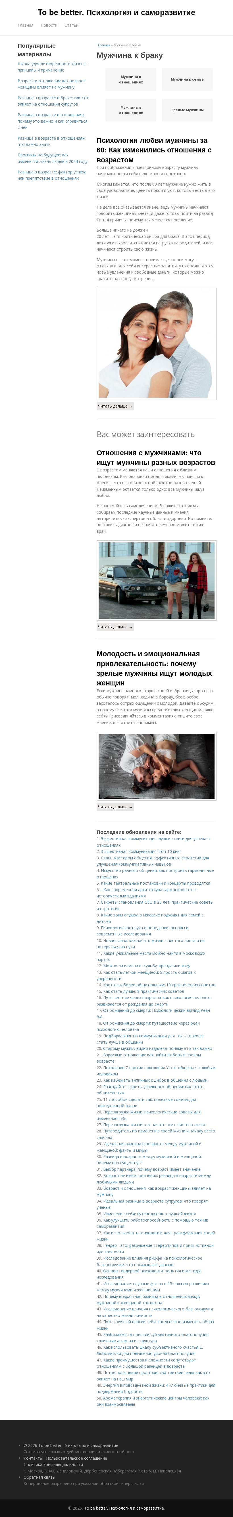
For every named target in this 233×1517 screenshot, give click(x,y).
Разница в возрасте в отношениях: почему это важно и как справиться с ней (53, 121)
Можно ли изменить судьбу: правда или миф (146, 965)
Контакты (33, 1458)
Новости (49, 25)
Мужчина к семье (187, 79)
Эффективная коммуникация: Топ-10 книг (141, 851)
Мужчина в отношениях (131, 79)
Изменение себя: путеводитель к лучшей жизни (149, 1213)
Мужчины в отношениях (131, 110)
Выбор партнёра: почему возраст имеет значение (152, 1169)
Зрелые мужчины (187, 110)
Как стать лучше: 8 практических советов (143, 991)
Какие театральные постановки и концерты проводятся (155, 883)
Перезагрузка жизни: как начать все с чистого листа (154, 1124)
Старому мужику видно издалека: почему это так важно (157, 1048)
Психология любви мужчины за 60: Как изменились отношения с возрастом (154, 150)
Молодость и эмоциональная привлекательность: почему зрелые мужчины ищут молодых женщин (154, 668)
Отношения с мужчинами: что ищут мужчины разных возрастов (156, 457)
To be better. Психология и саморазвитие (116, 12)
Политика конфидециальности (53, 1464)
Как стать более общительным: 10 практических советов (159, 984)
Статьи (71, 25)
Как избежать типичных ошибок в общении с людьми (155, 1080)
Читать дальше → (115, 406)
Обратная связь (39, 1477)
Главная (26, 25)
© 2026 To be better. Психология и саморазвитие (71, 1445)
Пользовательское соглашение (76, 1458)
